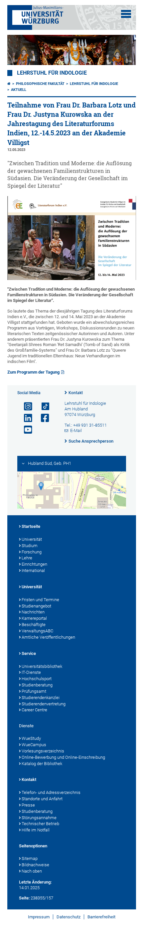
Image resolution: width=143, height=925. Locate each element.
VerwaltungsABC (37, 630)
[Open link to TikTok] (42, 406)
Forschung (32, 551)
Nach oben (32, 871)
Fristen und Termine (40, 599)
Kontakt (76, 393)
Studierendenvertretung (44, 703)
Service (29, 653)
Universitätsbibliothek (42, 666)
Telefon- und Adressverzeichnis (51, 792)
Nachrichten (33, 611)
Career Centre (34, 709)
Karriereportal (34, 618)
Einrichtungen (34, 564)
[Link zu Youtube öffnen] (25, 430)
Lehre (27, 557)
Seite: (24, 897)
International (33, 570)
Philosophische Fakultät (40, 84)
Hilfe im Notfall (36, 829)
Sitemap (30, 858)
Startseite (31, 526)
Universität (32, 539)
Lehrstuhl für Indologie (52, 73)
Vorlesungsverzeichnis (43, 750)
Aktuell (18, 90)
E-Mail (76, 430)
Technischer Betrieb (40, 823)
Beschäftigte (34, 624)
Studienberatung (37, 684)
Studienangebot (36, 606)
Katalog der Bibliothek (42, 763)
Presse (28, 805)
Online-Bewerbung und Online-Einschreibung (63, 757)
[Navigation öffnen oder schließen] (126, 14)
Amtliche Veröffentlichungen (48, 637)
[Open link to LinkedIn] (25, 418)
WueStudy (31, 738)
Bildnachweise (35, 864)
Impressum (39, 916)
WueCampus (34, 744)
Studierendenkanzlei (41, 697)
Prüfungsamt (34, 691)
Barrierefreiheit (101, 916)
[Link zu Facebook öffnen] (42, 418)
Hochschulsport (37, 678)
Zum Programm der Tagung (33, 372)
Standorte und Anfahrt (42, 798)
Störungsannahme (39, 817)
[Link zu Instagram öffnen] (25, 406)
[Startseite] (9, 84)
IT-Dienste (31, 672)
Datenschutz (68, 916)
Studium (30, 545)
